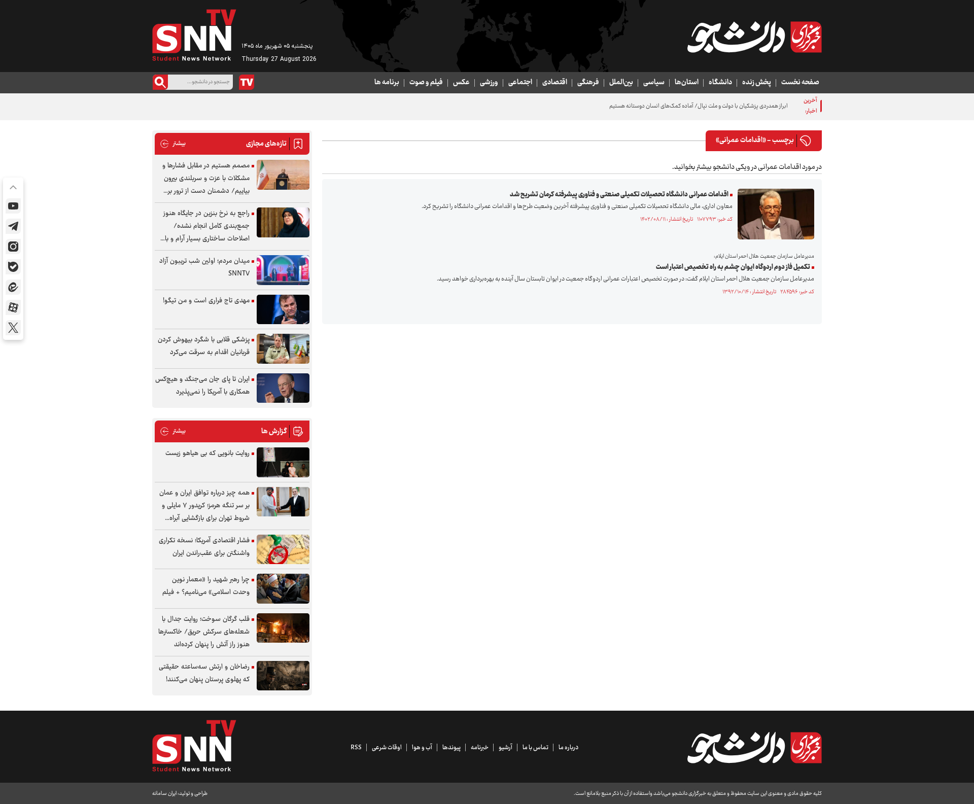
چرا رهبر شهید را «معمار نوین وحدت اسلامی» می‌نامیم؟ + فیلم (206, 586)
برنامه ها (386, 82)
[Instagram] (13, 246)
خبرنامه (480, 747)
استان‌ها (687, 82)
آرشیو (505, 747)
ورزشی (489, 82)
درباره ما (568, 747)
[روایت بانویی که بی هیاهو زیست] (283, 462)
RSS (356, 747)
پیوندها (451, 747)
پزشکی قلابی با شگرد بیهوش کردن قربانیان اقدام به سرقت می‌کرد (204, 346)
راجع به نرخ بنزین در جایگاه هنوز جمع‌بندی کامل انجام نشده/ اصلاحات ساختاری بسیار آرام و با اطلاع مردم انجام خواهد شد (206, 226)
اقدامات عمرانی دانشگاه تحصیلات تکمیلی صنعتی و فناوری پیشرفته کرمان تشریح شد (619, 195)
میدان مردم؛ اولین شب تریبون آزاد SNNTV (204, 267)
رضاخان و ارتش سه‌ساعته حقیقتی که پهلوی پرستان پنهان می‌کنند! (204, 673)
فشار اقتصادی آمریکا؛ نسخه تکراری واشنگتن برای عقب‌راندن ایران (204, 547)
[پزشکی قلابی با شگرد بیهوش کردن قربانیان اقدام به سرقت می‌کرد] (283, 349)
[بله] (13, 266)
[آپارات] (13, 307)
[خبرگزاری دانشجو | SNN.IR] (754, 37)
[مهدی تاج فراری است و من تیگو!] (283, 310)
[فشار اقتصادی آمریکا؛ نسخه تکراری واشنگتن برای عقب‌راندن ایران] (283, 550)
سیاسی (654, 82)
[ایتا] (13, 287)
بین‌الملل (621, 82)
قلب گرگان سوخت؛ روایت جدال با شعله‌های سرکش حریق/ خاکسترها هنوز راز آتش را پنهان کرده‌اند (204, 632)
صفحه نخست (800, 82)
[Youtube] (13, 206)
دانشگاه (720, 82)
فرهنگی (588, 82)
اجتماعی (520, 82)
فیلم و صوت (426, 82)
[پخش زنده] (246, 82)
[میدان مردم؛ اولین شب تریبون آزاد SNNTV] (283, 270)
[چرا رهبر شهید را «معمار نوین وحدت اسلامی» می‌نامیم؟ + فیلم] (283, 589)
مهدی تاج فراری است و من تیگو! (206, 301)
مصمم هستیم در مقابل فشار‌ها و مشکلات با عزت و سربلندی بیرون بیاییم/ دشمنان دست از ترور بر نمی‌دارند (206, 179)
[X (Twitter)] (13, 327)
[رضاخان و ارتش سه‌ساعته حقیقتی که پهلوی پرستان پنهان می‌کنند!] (283, 676)
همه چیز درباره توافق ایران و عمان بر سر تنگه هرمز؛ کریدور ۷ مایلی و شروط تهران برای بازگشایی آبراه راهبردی (204, 506)
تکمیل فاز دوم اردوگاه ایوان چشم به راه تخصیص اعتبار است (733, 267)
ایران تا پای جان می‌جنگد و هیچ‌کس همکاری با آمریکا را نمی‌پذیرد (202, 385)
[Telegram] (13, 226)
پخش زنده (756, 82)
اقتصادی (554, 82)
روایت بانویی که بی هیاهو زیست (207, 453)
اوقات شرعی (387, 747)
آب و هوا (422, 747)
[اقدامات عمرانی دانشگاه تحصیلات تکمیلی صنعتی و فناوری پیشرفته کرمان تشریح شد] (773, 214)
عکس (461, 82)
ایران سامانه (164, 793)
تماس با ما (535, 747)
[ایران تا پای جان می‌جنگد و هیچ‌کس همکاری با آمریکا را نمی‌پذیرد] (283, 388)
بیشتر (173, 144)
